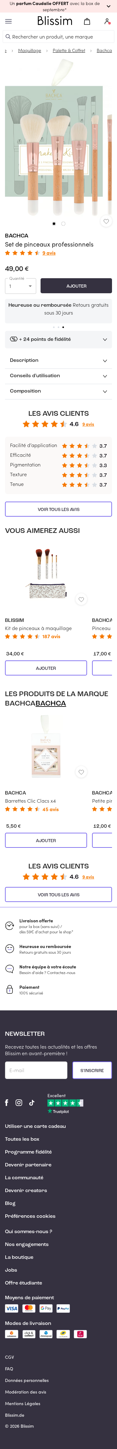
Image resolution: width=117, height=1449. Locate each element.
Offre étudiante (23, 1283)
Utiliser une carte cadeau (35, 1126)
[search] (8, 36)
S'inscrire (92, 1071)
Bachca (16, 236)
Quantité (16, 278)
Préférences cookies (30, 1216)
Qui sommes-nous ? (28, 1231)
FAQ (9, 1369)
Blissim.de (14, 1415)
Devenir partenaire (28, 1165)
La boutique (19, 1257)
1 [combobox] (10, 286)
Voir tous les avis (59, 510)
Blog (10, 1203)
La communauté (24, 1178)
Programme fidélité (28, 1152)
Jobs (11, 1270)
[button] (58, 6)
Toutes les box (22, 1139)
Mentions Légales (22, 1403)
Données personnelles (27, 1380)
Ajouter (76, 286)
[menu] (8, 21)
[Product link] (46, 590)
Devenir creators (26, 1190)
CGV (9, 1357)
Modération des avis (25, 1392)
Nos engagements (27, 1244)
